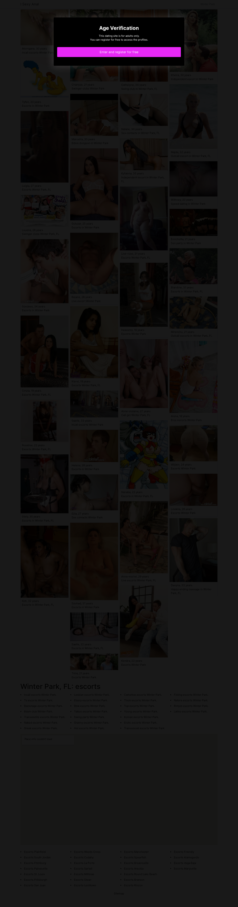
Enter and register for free (119, 52)
